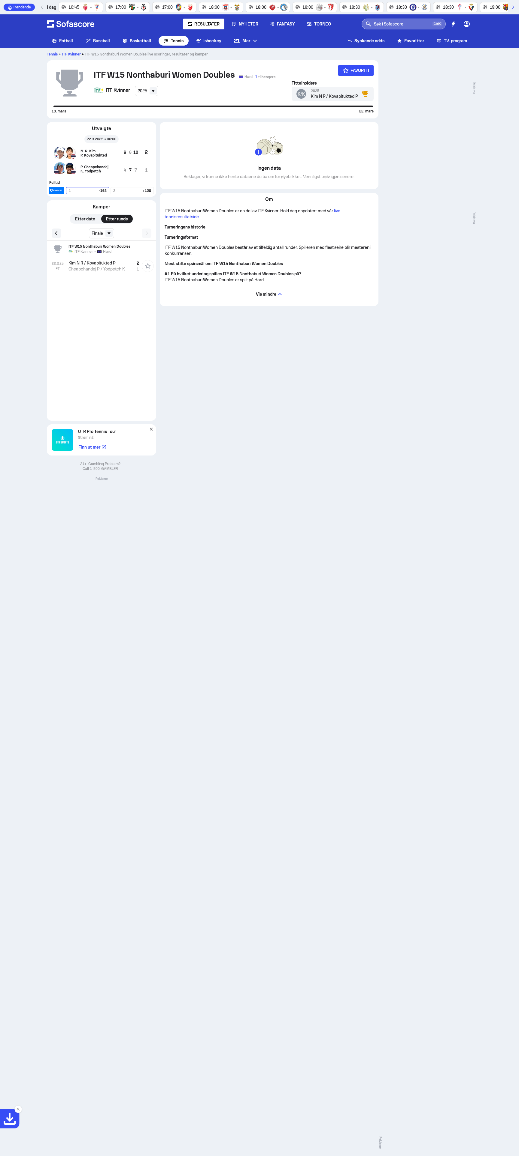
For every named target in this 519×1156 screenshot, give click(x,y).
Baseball (101, 40)
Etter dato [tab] (85, 219)
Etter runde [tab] (117, 219)
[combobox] (146, 91)
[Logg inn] (466, 24)
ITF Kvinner (71, 54)
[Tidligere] (42, 7)
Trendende (22, 7)
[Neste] (513, 7)
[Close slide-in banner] (18, 1109)
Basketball (140, 40)
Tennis (177, 40)
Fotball (66, 40)
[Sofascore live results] (70, 24)
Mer (242, 40)
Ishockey (212, 40)
